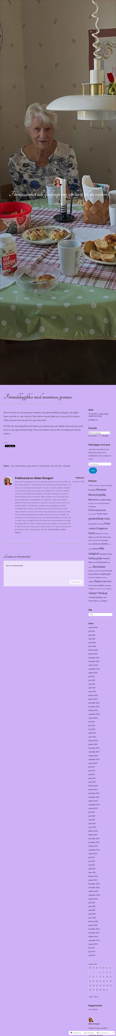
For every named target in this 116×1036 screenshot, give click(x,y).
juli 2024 (91, 721)
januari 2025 (92, 699)
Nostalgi (109, 554)
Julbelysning (107, 537)
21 (97, 985)
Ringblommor (92, 571)
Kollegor (105, 540)
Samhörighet (105, 574)
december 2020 (93, 883)
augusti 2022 (93, 808)
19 (90, 985)
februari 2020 (93, 921)
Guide (91, 533)
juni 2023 (91, 770)
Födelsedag (92, 507)
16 (104, 981)
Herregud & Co (99, 533)
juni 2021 (91, 861)
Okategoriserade (27, 404)
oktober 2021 (93, 846)
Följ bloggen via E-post (99, 445)
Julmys (90, 540)
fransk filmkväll (105, 503)
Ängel (99, 601)
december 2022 (93, 793)
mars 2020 (92, 917)
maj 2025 (91, 684)
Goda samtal (100, 524)
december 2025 (93, 657)
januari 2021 (92, 880)
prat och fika (56, 466)
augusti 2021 (93, 853)
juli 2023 (91, 767)
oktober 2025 (93, 665)
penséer (95, 562)
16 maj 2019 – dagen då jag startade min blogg (98, 414)
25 (110, 985)
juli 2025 (91, 676)
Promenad (102, 562)
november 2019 (93, 932)
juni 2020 (91, 906)
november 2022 (93, 797)
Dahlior (108, 499)
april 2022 (92, 823)
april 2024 (92, 733)
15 (100, 981)
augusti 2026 (93, 627)
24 (107, 985)
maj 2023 (91, 774)
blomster (101, 489)
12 (90, 981)
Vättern (105, 597)
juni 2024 (91, 725)
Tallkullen (91, 582)
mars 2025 (92, 691)
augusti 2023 (93, 763)
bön (99, 500)
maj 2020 (91, 910)
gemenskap (20, 466)
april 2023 (92, 778)
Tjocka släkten (93, 585)
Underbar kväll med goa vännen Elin (18, 544)
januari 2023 (92, 789)
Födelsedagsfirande (97, 510)
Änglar (104, 600)
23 (104, 985)
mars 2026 (92, 646)
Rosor (97, 574)
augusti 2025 (93, 672)
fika (12, 466)
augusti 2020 (93, 899)
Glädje (107, 518)
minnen (95, 548)
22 (100, 985)
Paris (90, 562)
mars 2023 (92, 782)
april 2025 (92, 687)
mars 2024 (92, 736)
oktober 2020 (93, 891)
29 (100, 990)
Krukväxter (97, 544)
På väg (108, 562)
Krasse (90, 544)
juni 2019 (91, 951)
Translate (105, 436)
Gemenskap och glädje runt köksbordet (66, 544)
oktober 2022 (93, 801)
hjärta (90, 537)
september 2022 (94, 804)
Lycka (90, 549)
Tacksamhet (104, 577)
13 (93, 981)
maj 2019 (91, 955)
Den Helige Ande (93, 503)
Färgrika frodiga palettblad (97, 1028)
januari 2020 (92, 925)
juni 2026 (91, 635)
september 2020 (94, 895)
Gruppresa (102, 528)
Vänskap (66, 466)
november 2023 (93, 751)
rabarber (90, 567)
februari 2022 (93, 831)
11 (110, 977)
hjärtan (94, 537)
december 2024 (93, 703)
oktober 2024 (93, 710)
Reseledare (99, 566)
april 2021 (92, 868)
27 (93, 990)
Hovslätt (100, 537)
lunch (109, 544)
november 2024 (93, 706)
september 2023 (94, 759)
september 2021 (94, 849)
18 (110, 981)
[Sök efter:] (100, 614)
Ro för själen (100, 571)
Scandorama (91, 577)
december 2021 (93, 838)
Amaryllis (103, 485)
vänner (92, 593)
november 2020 (93, 887)
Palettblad (106, 558)
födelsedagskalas (92, 514)
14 (97, 981)
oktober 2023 (93, 755)
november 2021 (93, 842)
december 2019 (93, 929)
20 (93, 985)
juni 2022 (91, 816)
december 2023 (93, 748)
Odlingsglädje (95, 558)
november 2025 (93, 661)
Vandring (91, 589)
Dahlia (103, 499)
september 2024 (94, 714)
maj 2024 (91, 729)
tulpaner (101, 585)
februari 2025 (93, 695)
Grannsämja (44, 466)
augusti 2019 (93, 944)
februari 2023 (93, 785)
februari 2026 (93, 650)
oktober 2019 (93, 936)
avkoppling (109, 485)
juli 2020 (91, 902)
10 (107, 977)
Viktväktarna (98, 589)
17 (107, 981)
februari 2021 (93, 876)
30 (104, 990)
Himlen (106, 533)
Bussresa (93, 499)
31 (107, 990)
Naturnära (102, 554)
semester (98, 577)
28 (97, 990)
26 (90, 990)
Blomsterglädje (97, 494)
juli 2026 (91, 631)
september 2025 (94, 669)
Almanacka (96, 485)
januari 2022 (92, 834)
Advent (90, 485)
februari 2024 (93, 740)
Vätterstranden (93, 601)
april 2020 (92, 914)
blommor (92, 489)
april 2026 (92, 642)
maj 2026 (91, 638)
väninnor (108, 589)
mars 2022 (92, 827)
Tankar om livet (102, 581)
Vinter (103, 589)
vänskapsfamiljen (95, 597)
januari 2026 (92, 653)
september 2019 (94, 940)
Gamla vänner (102, 513)
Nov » (96, 996)
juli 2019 (91, 948)
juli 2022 (91, 812)
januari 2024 (92, 744)
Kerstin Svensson (97, 540)
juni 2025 (91, 680)
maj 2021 (91, 865)
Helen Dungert (11, 404)
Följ (93, 470)
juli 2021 (91, 857)
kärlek (105, 543)
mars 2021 (92, 872)
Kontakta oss (93, 420)
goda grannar (32, 466)
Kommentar (75, 582)
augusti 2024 (93, 718)
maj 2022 (91, 819)
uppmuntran (108, 585)
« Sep (90, 996)
